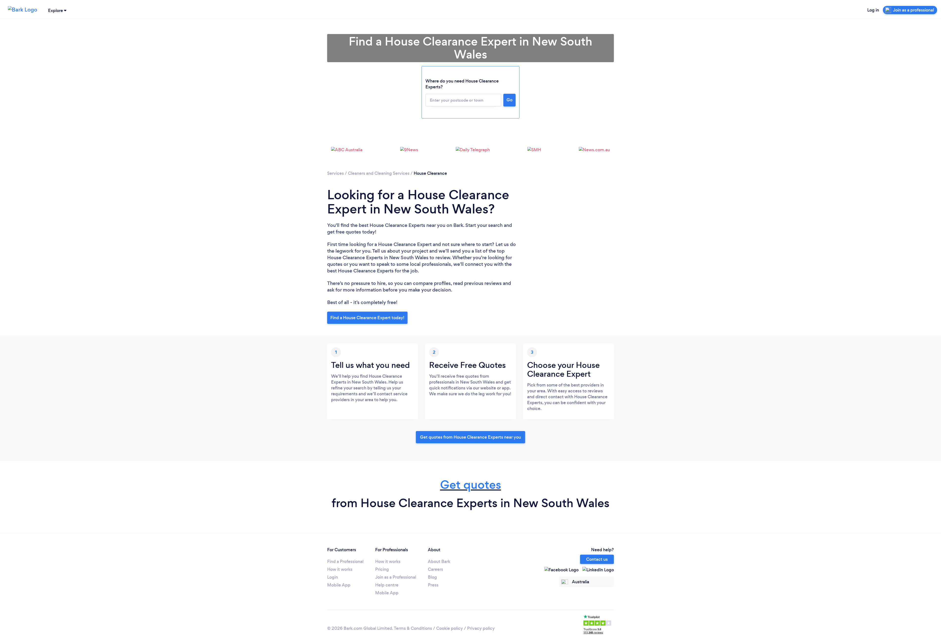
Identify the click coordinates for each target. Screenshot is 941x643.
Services (335, 173)
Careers (435, 569)
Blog (432, 577)
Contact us (597, 559)
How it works (339, 569)
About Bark (439, 561)
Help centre (386, 585)
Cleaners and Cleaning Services (378, 173)
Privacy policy (481, 628)
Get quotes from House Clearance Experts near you (470, 437)
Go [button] (509, 100)
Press (433, 585)
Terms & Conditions (413, 628)
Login (332, 577)
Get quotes (470, 485)
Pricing (382, 569)
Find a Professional (345, 561)
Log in (873, 10)
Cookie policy (449, 628)
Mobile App (338, 585)
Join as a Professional (395, 577)
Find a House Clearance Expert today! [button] (367, 318)
